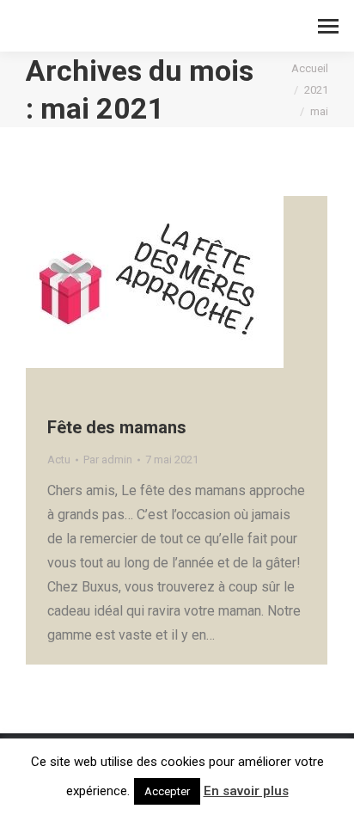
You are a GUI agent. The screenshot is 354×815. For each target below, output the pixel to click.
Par (107, 459)
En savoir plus (246, 791)
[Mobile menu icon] (328, 26)
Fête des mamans (116, 427)
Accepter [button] (167, 791)
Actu (58, 459)
